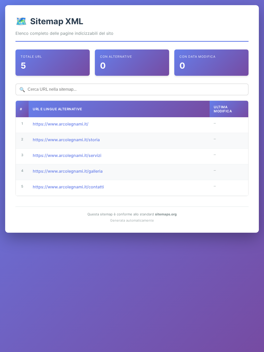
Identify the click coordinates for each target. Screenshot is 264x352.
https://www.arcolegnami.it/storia (66, 139)
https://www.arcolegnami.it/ (60, 124)
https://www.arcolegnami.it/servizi (67, 155)
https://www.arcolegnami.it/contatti (68, 186)
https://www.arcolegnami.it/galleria (68, 171)
